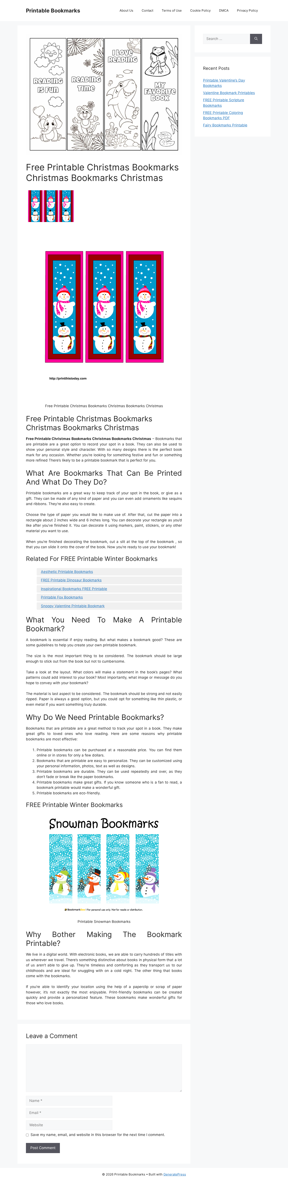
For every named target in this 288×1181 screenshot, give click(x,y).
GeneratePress (174, 1174)
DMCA (224, 10)
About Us (126, 10)
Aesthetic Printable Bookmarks (67, 572)
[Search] (256, 39)
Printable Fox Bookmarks (62, 597)
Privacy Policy (247, 10)
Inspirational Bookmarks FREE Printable (74, 589)
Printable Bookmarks (53, 10)
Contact (147, 10)
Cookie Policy (200, 10)
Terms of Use (172, 10)
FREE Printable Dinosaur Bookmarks (71, 580)
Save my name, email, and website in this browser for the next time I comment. (98, 1135)
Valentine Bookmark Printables (229, 93)
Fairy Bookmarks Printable (225, 125)
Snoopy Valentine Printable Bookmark (73, 606)
